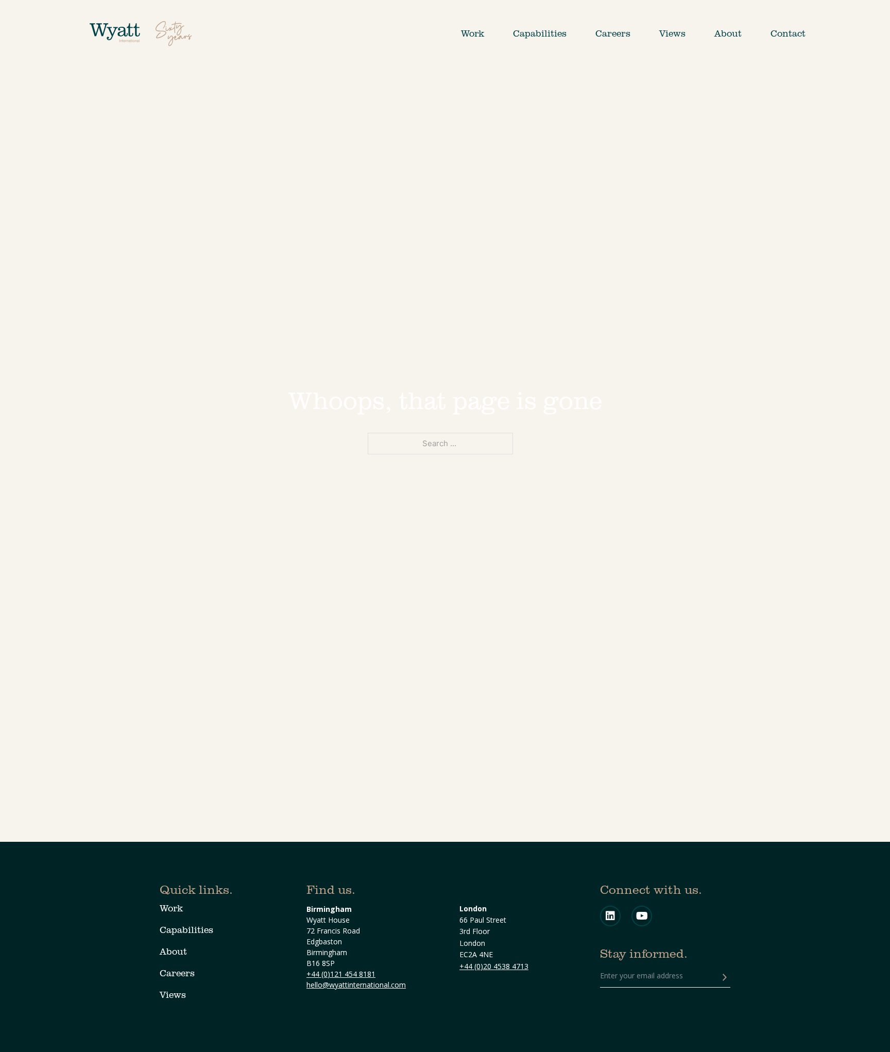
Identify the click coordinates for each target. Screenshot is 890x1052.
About (728, 33)
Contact (788, 33)
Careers (612, 33)
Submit (724, 977)
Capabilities (540, 33)
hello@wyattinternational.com (356, 985)
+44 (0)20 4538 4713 (493, 966)
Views (672, 33)
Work (472, 33)
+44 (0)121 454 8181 (340, 974)
